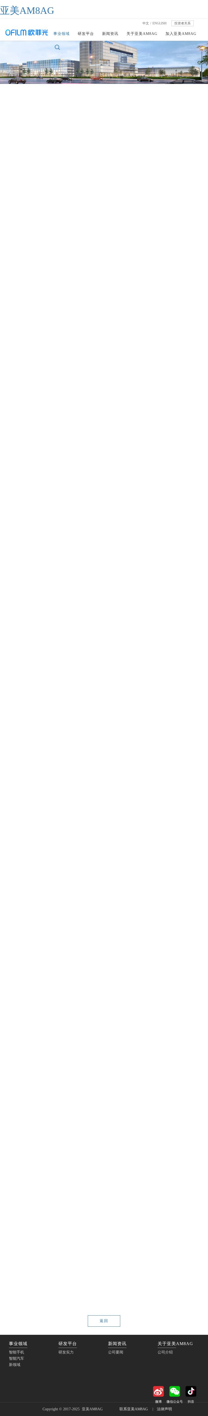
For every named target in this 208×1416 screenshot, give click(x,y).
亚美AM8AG (27, 10)
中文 (145, 23)
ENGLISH (159, 23)
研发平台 (86, 34)
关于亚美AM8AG (141, 34)
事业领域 (61, 34)
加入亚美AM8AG (180, 34)
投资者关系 (182, 23)
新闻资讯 (110, 34)
